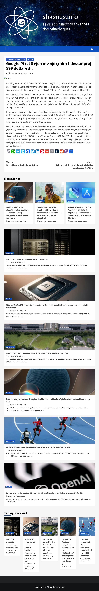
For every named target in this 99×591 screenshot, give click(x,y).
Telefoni (30, 59)
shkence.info (27, 73)
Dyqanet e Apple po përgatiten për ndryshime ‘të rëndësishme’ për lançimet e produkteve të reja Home (17, 212)
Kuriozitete (10, 347)
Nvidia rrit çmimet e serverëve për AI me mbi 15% (27, 259)
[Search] (92, 49)
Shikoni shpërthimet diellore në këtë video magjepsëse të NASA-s (74, 165)
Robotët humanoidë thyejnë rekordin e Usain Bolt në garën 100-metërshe (38, 447)
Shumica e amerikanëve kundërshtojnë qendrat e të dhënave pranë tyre (37, 353)
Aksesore (10, 59)
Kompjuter (9, 253)
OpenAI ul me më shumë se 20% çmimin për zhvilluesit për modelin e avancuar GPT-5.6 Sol (45, 493)
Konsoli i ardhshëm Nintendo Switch (22, 163)
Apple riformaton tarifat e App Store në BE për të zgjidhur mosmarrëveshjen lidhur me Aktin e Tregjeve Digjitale (80, 212)
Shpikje (8, 299)
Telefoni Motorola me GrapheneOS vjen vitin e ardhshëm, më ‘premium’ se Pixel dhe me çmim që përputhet (49, 212)
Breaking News (20, 59)
